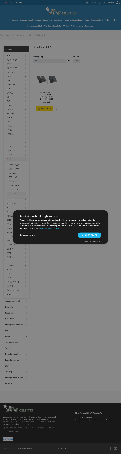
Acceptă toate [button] (89, 235)
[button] (28, 235)
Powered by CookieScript (92, 241)
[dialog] (60, 227)
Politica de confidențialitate (49, 229)
